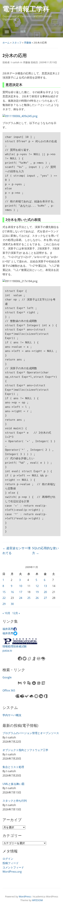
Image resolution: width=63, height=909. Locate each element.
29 (4, 604)
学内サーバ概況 (12, 715)
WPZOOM (37, 900)
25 (28, 598)
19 (37, 592)
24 (20, 598)
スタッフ (17, 42)
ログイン (8, 859)
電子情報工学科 (26, 9)
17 (20, 592)
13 (45, 586)
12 (37, 586)
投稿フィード (11, 863)
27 (45, 598)
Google (7, 677)
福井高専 (8, 629)
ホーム (6, 42)
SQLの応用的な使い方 (45, 550)
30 (12, 604)
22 (4, 598)
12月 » (16, 613)
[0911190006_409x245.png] (20, 116)
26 (37, 598)
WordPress (25, 896)
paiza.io (7, 650)
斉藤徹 (27, 42)
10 (20, 586)
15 (4, 592)
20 (45, 592)
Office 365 (9, 690)
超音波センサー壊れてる (17, 550)
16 (12, 592)
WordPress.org (12, 871)
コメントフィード (13, 867)
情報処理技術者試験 (15, 646)
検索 (56, 31)
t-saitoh (15, 62)
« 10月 (6, 613)
